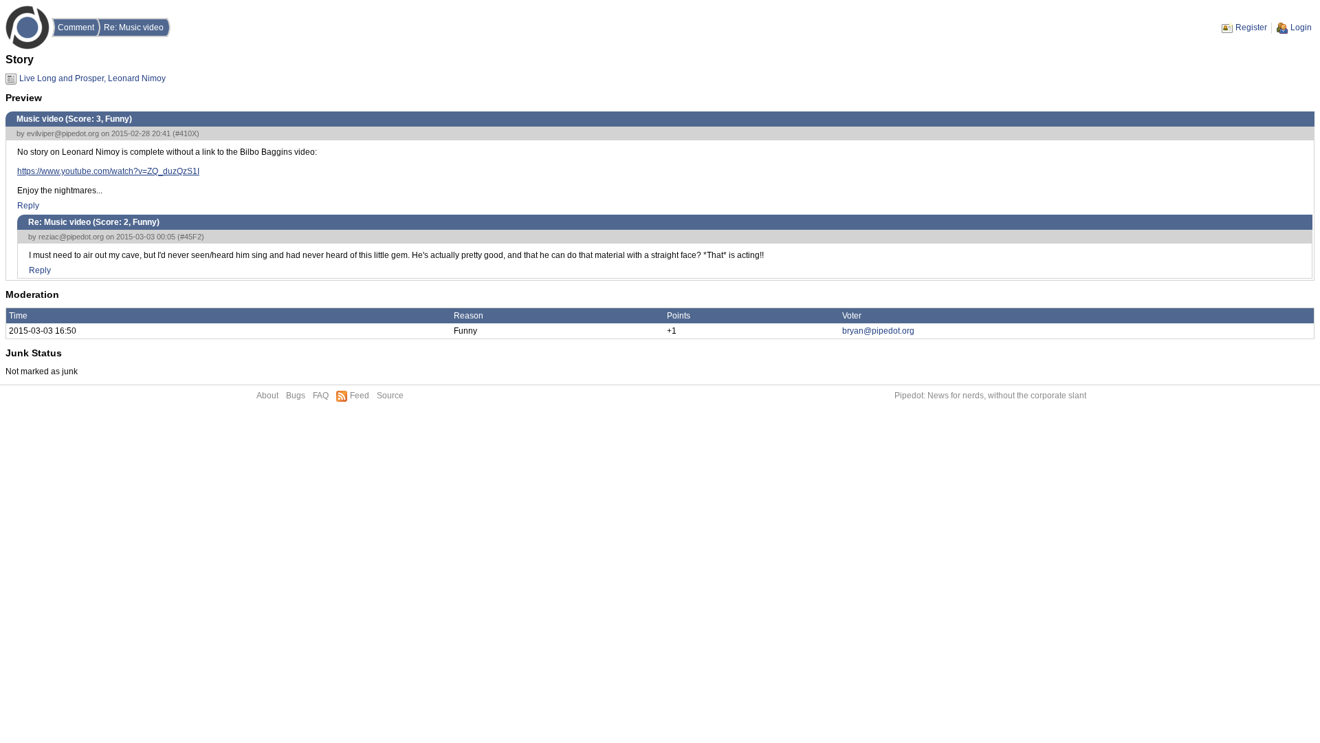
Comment (76, 27)
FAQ (321, 395)
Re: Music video (134, 27)
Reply (28, 206)
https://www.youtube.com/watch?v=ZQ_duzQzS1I (108, 171)
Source (390, 395)
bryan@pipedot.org (878, 331)
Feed (359, 395)
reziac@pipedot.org (71, 237)
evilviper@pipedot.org (63, 133)
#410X (186, 133)
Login (1301, 27)
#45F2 (190, 237)
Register (1251, 27)
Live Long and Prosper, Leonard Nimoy (92, 78)
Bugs (295, 395)
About (267, 395)
